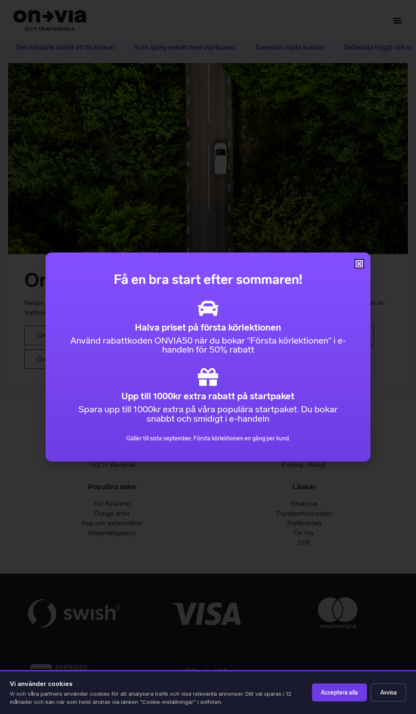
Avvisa (388, 692)
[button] (359, 264)
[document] (208, 357)
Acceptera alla (339, 692)
